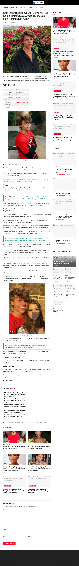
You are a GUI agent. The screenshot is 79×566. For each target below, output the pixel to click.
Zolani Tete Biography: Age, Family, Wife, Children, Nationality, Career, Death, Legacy (15, 416)
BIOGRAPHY (32, 441)
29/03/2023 (12, 22)
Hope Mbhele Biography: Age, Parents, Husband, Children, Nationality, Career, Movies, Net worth (39, 468)
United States (43, 422)
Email (4, 536)
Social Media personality (22, 102)
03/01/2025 (69, 221)
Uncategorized (8, 441)
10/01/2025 (69, 195)
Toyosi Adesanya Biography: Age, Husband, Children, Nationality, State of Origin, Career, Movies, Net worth (64, 139)
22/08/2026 (6, 450)
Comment (6, 509)
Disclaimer (73, 561)
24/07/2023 (56, 313)
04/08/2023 (56, 281)
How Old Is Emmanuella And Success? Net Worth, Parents (70, 294)
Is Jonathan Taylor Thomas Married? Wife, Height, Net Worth (57, 278)
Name (4, 529)
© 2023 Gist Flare (7, 561)
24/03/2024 (57, 265)
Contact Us (58, 561)
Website (30, 536)
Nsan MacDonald (61, 174)
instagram (17, 422)
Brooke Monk (10, 422)
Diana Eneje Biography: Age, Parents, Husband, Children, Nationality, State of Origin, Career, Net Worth (15, 400)
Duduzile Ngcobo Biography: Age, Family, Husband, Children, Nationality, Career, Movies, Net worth (14, 491)
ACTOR (55, 275)
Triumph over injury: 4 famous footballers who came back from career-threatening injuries (63, 261)
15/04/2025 (69, 174)
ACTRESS (6, 463)
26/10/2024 (69, 243)
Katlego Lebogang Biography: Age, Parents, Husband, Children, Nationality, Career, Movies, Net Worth (14, 468)
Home (6, 7)
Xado (6, 22)
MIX (35, 7)
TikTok (36, 422)
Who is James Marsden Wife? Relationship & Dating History (70, 278)
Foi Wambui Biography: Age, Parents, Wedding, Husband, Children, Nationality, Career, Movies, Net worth (15, 406)
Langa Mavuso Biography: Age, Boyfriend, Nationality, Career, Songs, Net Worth (38, 491)
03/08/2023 (68, 281)
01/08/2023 (68, 297)
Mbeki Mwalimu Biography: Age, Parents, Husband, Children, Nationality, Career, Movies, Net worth (15, 394)
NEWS (30, 7)
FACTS (41, 7)
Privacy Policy (66, 561)
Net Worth (24, 422)
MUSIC (12, 7)
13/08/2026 (56, 142)
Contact (23, 7)
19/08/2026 (31, 494)
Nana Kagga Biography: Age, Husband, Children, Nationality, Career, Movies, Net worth (64, 117)
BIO (17, 7)
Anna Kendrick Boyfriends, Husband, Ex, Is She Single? (58, 310)
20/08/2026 (6, 472)
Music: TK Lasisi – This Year (62, 193)
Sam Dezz (45, 173)
